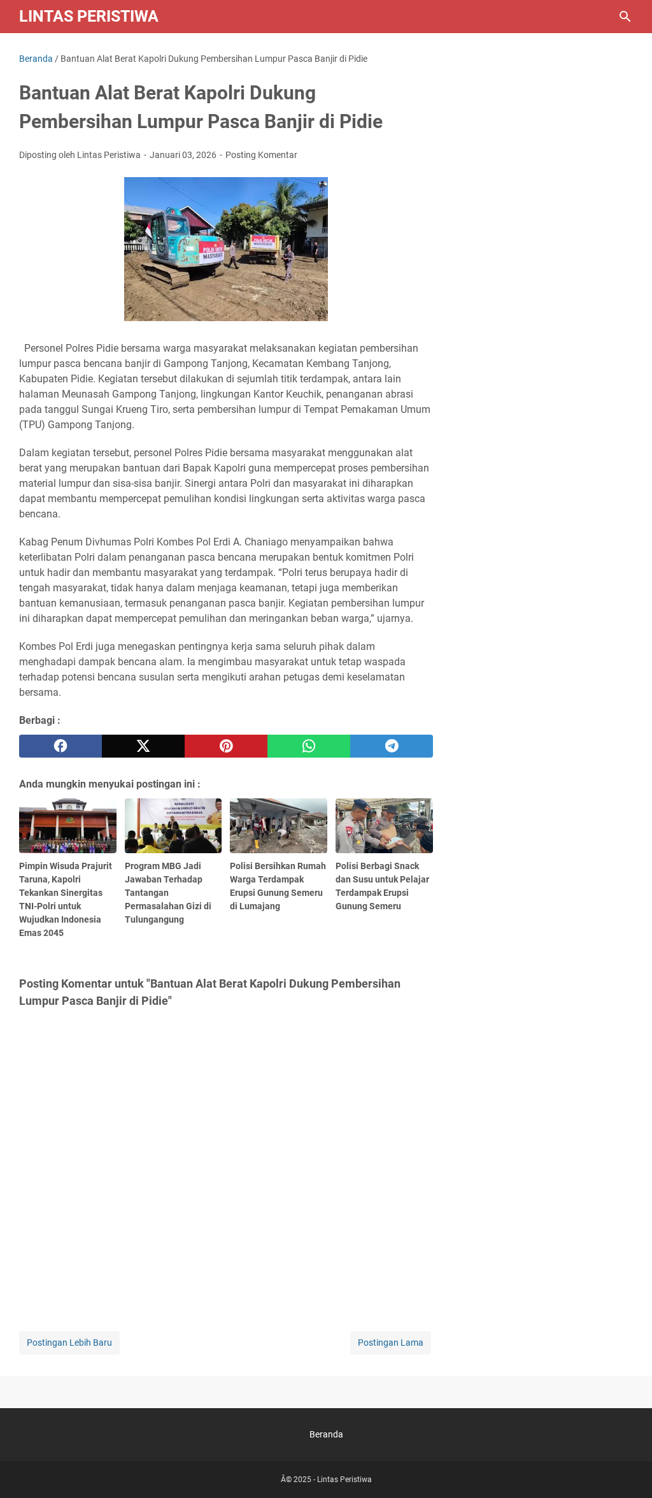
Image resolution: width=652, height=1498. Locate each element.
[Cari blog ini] (625, 16)
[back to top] (626, 1469)
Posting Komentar (261, 155)
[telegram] (391, 746)
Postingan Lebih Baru (69, 1342)
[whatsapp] (308, 746)
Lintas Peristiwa (89, 16)
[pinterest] (226, 746)
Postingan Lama (390, 1342)
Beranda (326, 1434)
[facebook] (60, 746)
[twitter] (143, 746)
